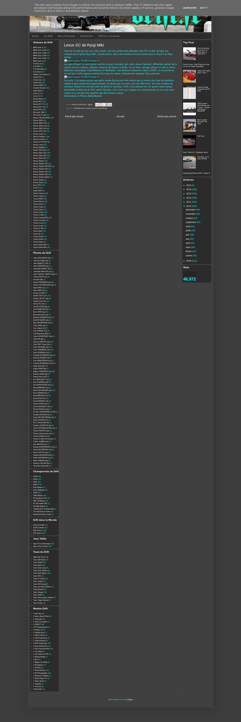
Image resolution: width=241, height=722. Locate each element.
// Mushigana (38, 665)
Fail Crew (200, 136)
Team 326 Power (39, 560)
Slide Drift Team (39, 557)
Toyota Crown (38, 226)
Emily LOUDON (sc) (40, 420)
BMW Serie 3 (38, 47)
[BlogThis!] (100, 104)
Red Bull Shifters (39, 506)
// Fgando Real (38, 632)
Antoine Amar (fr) (39, 301)
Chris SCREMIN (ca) (41, 352)
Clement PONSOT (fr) (41, 358)
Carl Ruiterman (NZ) (40, 334)
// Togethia (37, 684)
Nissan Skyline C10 (40, 164)
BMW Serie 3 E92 (39, 58)
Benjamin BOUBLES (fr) (42, 317)
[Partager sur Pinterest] (110, 104)
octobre (190, 218)
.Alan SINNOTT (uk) (40, 263)
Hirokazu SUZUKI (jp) (41, 463)
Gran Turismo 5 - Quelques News (195, 152)
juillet (188, 230)
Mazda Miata (38, 99)
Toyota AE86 (38, 199)
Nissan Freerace (39, 139)
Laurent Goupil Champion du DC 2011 (203, 89)
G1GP (35, 493)
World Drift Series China (42, 514)
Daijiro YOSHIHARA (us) (42, 371)
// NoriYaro (37, 668)
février (189, 251)
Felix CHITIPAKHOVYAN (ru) (44, 428)
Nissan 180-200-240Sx (41, 118)
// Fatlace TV (38, 630)
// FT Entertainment (40, 627)
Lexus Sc (95, 108)
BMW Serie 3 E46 (39, 55)
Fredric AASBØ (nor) (40, 441)
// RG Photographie (40, 673)
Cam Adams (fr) (39, 328)
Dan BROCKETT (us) (41, 379)
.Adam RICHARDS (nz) (42, 258)
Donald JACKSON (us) (41, 415)
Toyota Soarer (38, 236)
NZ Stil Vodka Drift (40, 503)
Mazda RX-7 (37, 101)
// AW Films (37, 613)
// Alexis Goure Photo (41, 616)
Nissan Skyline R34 (40, 174)
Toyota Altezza (38, 201)
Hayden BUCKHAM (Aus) (42, 455)
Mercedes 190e (38, 112)
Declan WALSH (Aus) (41, 409)
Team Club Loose (39, 568)
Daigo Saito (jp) (38, 366)
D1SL (35, 482)
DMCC (35, 484)
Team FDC (37, 576)
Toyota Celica (38, 209)
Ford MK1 (36, 66)
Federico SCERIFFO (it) (42, 425)
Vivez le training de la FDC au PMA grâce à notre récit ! (203, 51)
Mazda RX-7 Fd (39, 107)
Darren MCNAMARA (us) (42, 390)
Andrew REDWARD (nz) (42, 282)
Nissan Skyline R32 (40, 169)
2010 (189, 206)
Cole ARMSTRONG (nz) (42, 361)
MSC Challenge (39, 501)
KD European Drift (40, 498)
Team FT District (39, 579)
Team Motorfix (38, 589)
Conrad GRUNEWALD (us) (43, 363)
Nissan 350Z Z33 (39, 128)
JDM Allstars (38, 495)
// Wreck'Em (37, 689)
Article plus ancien (166, 116)
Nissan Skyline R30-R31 (42, 166)
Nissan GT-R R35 (39, 142)
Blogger (130, 699)
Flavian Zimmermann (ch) (42, 433)
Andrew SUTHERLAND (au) (43, 285)
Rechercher (86, 36)
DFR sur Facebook (109, 36)
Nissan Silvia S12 (39, 150)
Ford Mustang (38, 69)
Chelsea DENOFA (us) (41, 342)
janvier (189, 255)
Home (35, 36)
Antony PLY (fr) (38, 304)
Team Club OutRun (40, 570)
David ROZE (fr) (39, 398)
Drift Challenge (38, 490)
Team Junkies (38, 581)
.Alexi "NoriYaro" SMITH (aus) (44, 274)
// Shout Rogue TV (40, 678)
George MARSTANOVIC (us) (43, 447)
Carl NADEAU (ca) (40, 331)
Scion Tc (36, 188)
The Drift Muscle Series (42, 511)
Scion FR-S (37, 185)
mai (188, 239)
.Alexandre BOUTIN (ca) (42, 271)
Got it (204, 8)
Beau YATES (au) (39, 312)
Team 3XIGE (38, 562)
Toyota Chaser (38, 212)
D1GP (35, 476)
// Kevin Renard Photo (41, 649)
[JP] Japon (37, 533)
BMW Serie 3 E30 (39, 50)
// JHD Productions (40, 638)
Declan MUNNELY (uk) (41, 406)
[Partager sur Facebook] (107, 104)
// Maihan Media (39, 657)
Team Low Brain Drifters (42, 587)
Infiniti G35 (37, 91)
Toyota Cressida (39, 220)
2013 (189, 193)
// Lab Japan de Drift (40, 654)
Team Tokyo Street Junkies (43, 597)
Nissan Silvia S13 (39, 153)
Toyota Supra (38, 242)
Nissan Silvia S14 (39, 155)
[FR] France (37, 530)
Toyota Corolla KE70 (40, 218)
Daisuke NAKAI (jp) (40, 374)
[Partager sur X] (103, 104)
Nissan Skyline (38, 161)
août (188, 226)
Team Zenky (37, 603)
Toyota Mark (37, 231)
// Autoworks (38, 619)
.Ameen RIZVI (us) (40, 277)
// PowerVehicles (39, 670)
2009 (189, 261)
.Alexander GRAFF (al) (41, 269)
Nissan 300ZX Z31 (40, 123)
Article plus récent (74, 116)
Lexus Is (36, 93)
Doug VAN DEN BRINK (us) (43, 417)
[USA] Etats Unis (79, 108)
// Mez (35, 659)
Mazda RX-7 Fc (39, 104)
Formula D (88, 108)
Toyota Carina (38, 207)
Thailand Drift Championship (43, 509)
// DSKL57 (37, 624)
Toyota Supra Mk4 (40, 247)
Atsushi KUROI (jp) (40, 307)
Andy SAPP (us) (39, 290)
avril (188, 243)
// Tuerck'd (37, 686)
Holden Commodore (40, 74)
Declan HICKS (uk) (40, 404)
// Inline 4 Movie (39, 635)
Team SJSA (37, 595)
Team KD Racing (39, 584)
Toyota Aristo (38, 204)
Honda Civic (37, 80)
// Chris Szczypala (40, 622)
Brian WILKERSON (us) (42, 323)
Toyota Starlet (38, 239)
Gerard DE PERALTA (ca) (42, 449)
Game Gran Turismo (40, 546)
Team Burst (37, 565)
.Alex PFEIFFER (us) (41, 266)
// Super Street (38, 681)
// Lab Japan (37, 651)
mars (188, 247)
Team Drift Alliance (40, 573)
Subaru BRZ (37, 191)
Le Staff (48, 36)
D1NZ (35, 479)
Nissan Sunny (38, 182)
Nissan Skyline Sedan (41, 177)
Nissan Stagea (38, 180)
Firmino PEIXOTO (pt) (41, 431)
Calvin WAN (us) (39, 325)
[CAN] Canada (38, 528)
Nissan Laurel (38, 145)
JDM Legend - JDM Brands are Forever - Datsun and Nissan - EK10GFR (203, 107)
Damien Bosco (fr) (40, 377)
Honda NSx (37, 82)
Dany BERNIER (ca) (40, 388)
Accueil (120, 116)
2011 (189, 202)
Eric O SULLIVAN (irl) (41, 422)
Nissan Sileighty (39, 147)
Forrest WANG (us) (40, 436)
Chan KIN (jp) (38, 339)
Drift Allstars (37, 487)
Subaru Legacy (38, 196)
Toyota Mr (37, 234)
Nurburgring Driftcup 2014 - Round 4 (196, 173)
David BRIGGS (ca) (40, 395)
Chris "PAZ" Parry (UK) (41, 344)
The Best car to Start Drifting (203, 158)
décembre (191, 209)
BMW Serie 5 (38, 61)
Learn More (190, 8)
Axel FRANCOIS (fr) (40, 309)
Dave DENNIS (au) (40, 393)
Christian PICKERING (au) (43, 355)
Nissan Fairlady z (39, 137)
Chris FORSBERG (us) (41, 350)
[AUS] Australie (38, 525)
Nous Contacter (66, 36)
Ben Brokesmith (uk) (40, 315)
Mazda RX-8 (37, 110)
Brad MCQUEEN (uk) (41, 320)
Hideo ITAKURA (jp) (40, 460)
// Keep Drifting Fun (40, 646)
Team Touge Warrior (40, 600)
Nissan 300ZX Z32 (40, 126)
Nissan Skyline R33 (40, 172)
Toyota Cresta (38, 223)
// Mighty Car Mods (40, 662)
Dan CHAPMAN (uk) (40, 382)
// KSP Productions (40, 643)
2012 (189, 198)
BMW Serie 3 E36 (39, 53)
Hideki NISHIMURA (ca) (42, 458)
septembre (191, 222)
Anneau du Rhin (39, 293)
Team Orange (38, 592)
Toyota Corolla (38, 215)
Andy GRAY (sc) (39, 288)
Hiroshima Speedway (41, 466)
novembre (191, 214)
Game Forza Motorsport (42, 544)
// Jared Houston (39, 641)
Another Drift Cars (40, 296)
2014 (189, 189)
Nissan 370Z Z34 (39, 131)
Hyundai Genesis (39, 88)
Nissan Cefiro (38, 134)
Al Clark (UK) (38, 280)
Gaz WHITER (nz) (40, 444)
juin (188, 235)
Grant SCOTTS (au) (40, 452)
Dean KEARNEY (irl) (40, 401)
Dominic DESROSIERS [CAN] (44, 412)
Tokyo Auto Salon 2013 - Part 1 (203, 72)
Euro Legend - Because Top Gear (202, 122)
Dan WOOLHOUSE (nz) (42, 385)
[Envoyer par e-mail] (97, 104)
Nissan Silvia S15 (39, 158)
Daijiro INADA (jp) (39, 368)
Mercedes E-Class (40, 115)
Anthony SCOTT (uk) (41, 298)
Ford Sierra (37, 72)
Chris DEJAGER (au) (41, 347)
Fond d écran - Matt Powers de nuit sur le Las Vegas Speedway (196, 65)
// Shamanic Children (41, 676)
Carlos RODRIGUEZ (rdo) (42, 336)
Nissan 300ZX (38, 120)
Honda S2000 (38, 85)
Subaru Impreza (39, 193)
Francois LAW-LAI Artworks (43, 439)
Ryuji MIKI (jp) (102, 108)
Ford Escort (37, 64)
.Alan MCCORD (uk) (40, 261)
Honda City (37, 77)
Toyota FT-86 (38, 228)
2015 (189, 185)
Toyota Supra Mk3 (40, 245)
